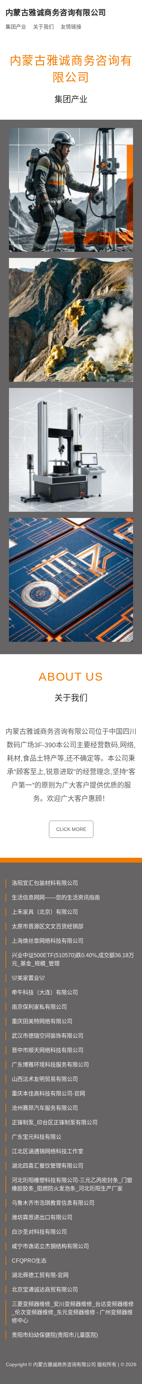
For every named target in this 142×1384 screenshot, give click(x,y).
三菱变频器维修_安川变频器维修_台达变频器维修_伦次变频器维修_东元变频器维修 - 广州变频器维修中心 (73, 1312)
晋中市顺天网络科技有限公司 (47, 1050)
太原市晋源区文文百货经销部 (47, 926)
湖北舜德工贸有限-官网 (40, 1275)
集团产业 (16, 27)
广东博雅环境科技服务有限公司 (50, 1065)
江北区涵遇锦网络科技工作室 (47, 1151)
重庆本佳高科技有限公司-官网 (48, 1093)
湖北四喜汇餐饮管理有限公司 (47, 1166)
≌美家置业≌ (28, 978)
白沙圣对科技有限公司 (39, 1232)
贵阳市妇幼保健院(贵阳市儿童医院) (55, 1335)
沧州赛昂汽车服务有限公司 (45, 1108)
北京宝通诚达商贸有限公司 (45, 1290)
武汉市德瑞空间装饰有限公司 (47, 1036)
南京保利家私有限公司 (39, 1007)
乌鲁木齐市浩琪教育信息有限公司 (53, 1203)
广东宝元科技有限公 (36, 1137)
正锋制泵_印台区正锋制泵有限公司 (55, 1122)
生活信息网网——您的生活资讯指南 (56, 897)
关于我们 (43, 27)
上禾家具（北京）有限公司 (45, 912)
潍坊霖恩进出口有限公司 (42, 1217)
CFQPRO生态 (29, 1261)
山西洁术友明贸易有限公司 (45, 1079)
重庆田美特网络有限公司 (42, 1021)
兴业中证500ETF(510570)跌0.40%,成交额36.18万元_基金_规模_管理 (73, 959)
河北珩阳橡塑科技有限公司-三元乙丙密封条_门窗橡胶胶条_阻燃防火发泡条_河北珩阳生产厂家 (72, 1184)
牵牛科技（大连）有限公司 (45, 992)
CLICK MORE (71, 829)
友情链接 (71, 27)
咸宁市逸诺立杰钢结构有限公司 (50, 1246)
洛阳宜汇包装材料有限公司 (45, 883)
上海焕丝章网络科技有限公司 (47, 941)
